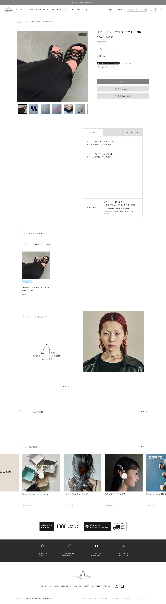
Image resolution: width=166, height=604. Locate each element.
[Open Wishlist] (150, 9)
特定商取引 (116, 598)
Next (124, 476)
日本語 (111, 10)
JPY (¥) (120, 10)
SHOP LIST (69, 10)
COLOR (101, 56)
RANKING (50, 10)
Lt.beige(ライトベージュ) (109, 63)
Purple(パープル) (106, 67)
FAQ (85, 10)
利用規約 (127, 598)
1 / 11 (84, 34)
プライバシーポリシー (141, 598)
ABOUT (59, 10)
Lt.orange (127, 63)
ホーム (19, 21)
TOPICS (78, 10)
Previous (41, 476)
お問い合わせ (104, 598)
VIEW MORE (65, 386)
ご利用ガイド (91, 598)
